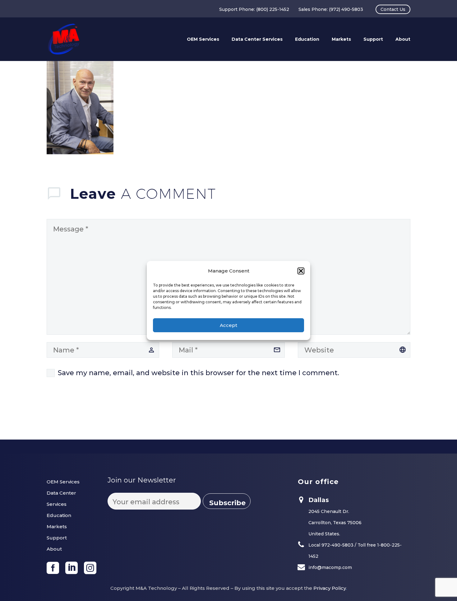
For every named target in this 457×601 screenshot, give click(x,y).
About (402, 39)
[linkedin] (71, 568)
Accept (228, 325)
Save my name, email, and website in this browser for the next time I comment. (198, 373)
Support (373, 39)
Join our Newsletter (142, 480)
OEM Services (203, 39)
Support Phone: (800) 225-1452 (254, 9)
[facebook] (53, 568)
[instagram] (90, 568)
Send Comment (78, 414)
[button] (301, 271)
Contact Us (393, 9)
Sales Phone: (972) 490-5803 (330, 9)
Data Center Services (257, 39)
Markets (341, 39)
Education (307, 39)
